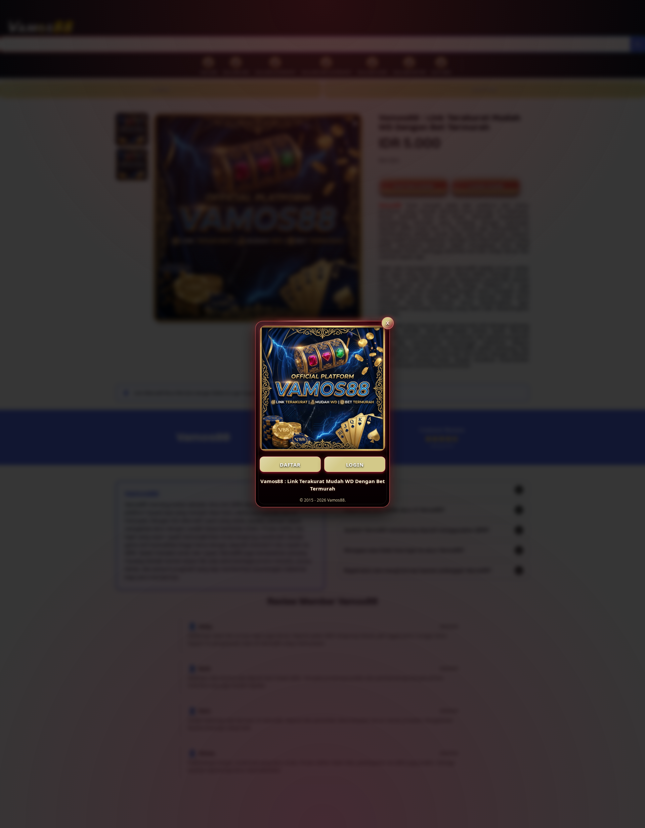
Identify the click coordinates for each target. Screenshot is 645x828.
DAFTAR (290, 464)
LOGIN (355, 464)
